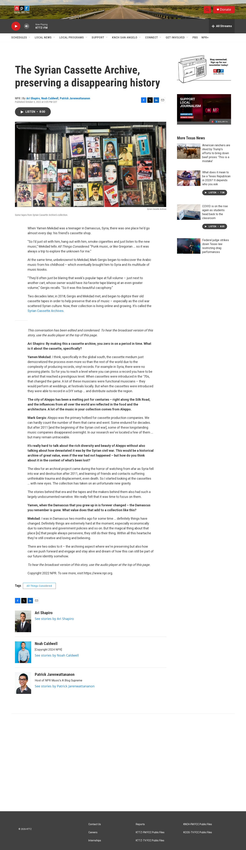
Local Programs (71, 37)
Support (98, 37)
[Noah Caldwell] (23, 652)
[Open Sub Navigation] (29, 37)
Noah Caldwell (49, 98)
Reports (140, 824)
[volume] (27, 26)
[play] (16, 26)
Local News (43, 37)
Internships (94, 840)
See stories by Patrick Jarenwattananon (65, 686)
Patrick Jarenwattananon (75, 98)
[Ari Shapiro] (23, 621)
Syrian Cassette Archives (46, 311)
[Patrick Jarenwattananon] (23, 683)
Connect (151, 37)
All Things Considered (39, 585)
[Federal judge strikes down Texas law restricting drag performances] (188, 246)
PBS (195, 37)
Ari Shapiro (33, 98)
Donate (225, 9)
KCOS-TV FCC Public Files (197, 832)
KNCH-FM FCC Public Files (197, 824)
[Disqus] (123, 762)
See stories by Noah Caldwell (57, 655)
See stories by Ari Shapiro (54, 618)
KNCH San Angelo (124, 37)
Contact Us (94, 824)
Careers (92, 832)
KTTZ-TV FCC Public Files (150, 840)
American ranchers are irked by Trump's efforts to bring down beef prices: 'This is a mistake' (216, 153)
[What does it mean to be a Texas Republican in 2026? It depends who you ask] (188, 178)
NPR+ (205, 37)
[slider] (32, 26)
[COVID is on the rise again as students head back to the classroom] (188, 212)
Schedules (19, 37)
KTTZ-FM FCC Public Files (150, 832)
